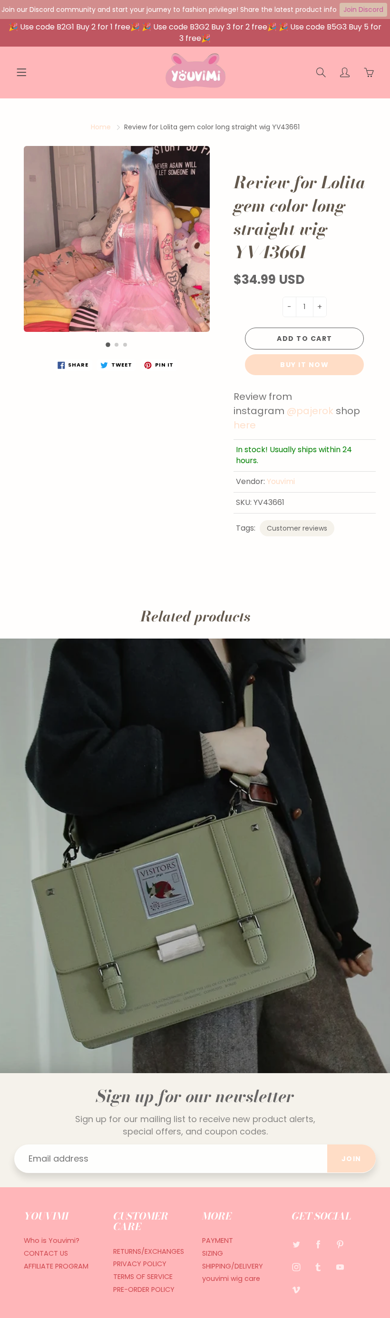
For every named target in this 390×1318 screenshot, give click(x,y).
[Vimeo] (296, 1289)
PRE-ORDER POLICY (144, 1289)
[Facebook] (318, 1244)
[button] (108, 344)
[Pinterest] (340, 1244)
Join (351, 1158)
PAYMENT (217, 1240)
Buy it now (304, 364)
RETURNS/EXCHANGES (148, 1251)
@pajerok (310, 410)
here (246, 425)
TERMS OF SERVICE (143, 1276)
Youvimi (281, 481)
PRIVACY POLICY (139, 1264)
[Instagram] (296, 1267)
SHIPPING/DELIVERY (232, 1266)
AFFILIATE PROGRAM (56, 1266)
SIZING (212, 1253)
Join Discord (363, 9)
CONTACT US (46, 1253)
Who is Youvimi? (51, 1240)
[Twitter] (296, 1244)
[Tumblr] (318, 1267)
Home (101, 127)
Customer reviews (297, 528)
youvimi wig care (231, 1278)
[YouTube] (340, 1267)
